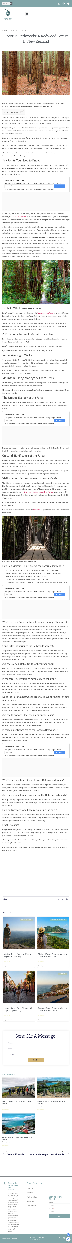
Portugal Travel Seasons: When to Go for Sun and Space (52, 1009)
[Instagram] (59, 3)
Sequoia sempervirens (18, 217)
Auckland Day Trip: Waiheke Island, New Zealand (51, 1102)
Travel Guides (31, 1206)
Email (51, 1209)
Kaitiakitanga (37, 510)
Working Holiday (32, 1197)
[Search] (11, 3)
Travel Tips (30, 1188)
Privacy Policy (6, 1238)
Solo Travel (30, 1201)
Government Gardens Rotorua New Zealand (38, 492)
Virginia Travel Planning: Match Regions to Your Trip (17, 955)
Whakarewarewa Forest (45, 313)
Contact (14, 1238)
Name (51, 1203)
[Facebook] (63, 3)
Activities (30, 1193)
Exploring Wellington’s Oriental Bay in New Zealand (17, 1138)
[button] (26, 14)
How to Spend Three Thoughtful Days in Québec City (18, 1009)
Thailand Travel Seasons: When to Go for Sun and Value (52, 955)
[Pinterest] (68, 3)
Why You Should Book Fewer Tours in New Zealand (16, 1102)
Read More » (7, 961)
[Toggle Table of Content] (21, 111)
